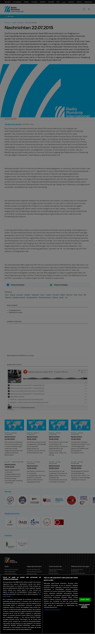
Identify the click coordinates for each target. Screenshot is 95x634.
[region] (47, 604)
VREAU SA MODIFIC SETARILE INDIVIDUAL (84, 606)
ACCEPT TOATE (85, 599)
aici (20, 617)
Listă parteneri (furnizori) (52, 609)
